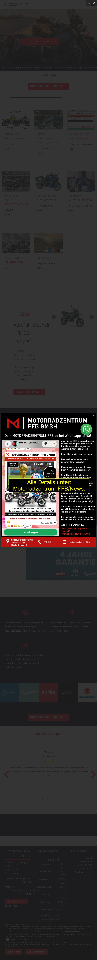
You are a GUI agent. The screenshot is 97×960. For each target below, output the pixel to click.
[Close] (94, 3)
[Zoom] (88, 3)
